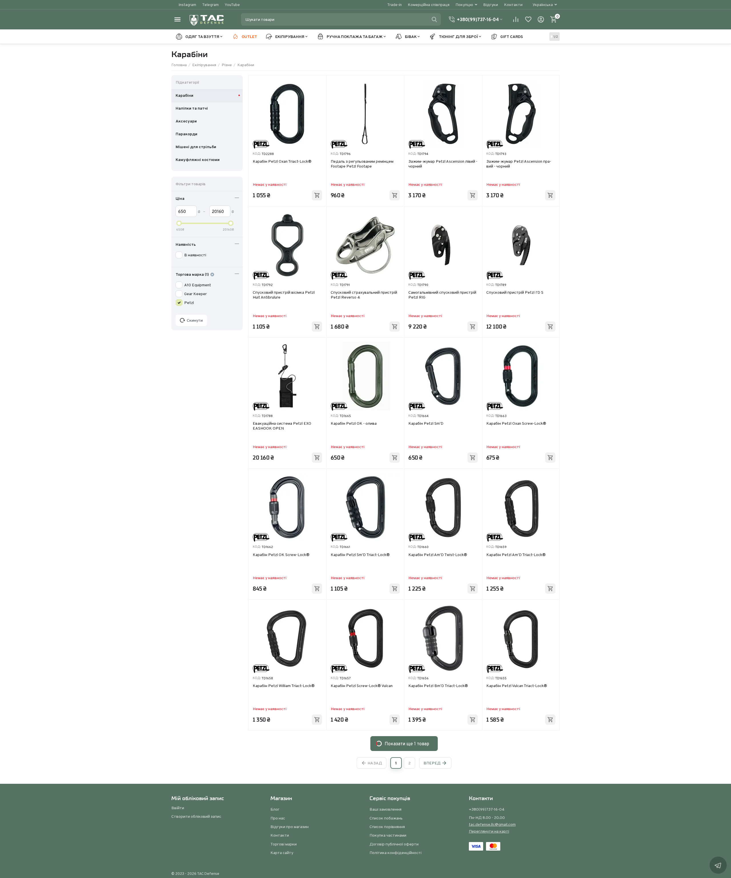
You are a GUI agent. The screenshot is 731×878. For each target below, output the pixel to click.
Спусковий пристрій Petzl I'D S (514, 292)
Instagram (187, 4)
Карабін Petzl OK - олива (354, 423)
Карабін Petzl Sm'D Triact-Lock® (360, 554)
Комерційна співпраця (428, 4)
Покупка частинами (387, 835)
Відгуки (490, 4)
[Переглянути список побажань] (528, 19)
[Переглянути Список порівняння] (515, 19)
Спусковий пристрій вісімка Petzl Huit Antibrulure (284, 295)
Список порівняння (387, 826)
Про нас (277, 818)
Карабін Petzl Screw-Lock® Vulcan (362, 685)
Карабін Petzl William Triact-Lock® (284, 685)
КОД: (257, 154)
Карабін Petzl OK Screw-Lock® (281, 554)
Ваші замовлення (385, 809)
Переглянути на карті (489, 831)
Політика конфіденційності (395, 852)
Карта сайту (281, 852)
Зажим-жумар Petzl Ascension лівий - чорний (442, 164)
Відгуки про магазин (289, 826)
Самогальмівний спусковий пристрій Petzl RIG (442, 295)
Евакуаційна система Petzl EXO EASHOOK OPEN (282, 426)
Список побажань (386, 818)
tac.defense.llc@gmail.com (492, 824)
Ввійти (177, 808)
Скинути (195, 320)
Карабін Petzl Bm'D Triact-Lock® (438, 685)
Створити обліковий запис (196, 816)
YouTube (232, 4)
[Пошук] (434, 19)
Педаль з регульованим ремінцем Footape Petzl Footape (362, 164)
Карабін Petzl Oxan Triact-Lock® (282, 161)
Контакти (513, 4)
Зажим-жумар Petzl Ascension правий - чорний (518, 164)
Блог (275, 809)
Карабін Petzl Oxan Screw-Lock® (516, 423)
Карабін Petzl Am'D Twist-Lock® (437, 554)
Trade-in (394, 4)
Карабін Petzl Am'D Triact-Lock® (516, 554)
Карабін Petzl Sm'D (425, 423)
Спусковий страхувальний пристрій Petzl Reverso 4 (364, 295)
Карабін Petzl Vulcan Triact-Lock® (516, 685)
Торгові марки (283, 844)
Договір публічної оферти (394, 844)
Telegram (210, 4)
